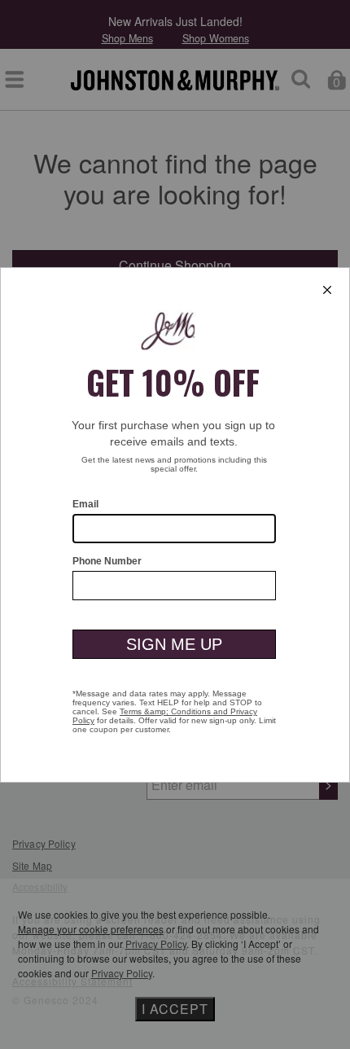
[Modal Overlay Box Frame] (175, 525)
